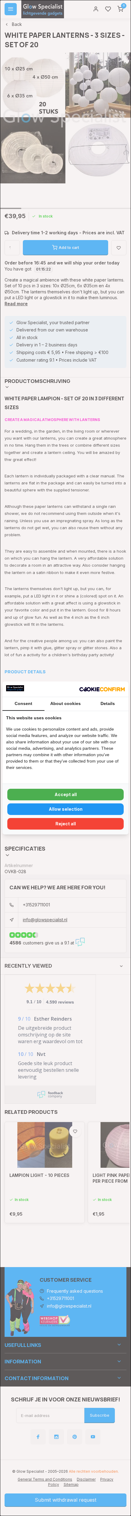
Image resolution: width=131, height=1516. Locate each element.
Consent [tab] (23, 703)
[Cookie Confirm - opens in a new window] (102, 689)
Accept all (66, 794)
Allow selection (66, 809)
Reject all (65, 823)
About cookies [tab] (65, 703)
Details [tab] (108, 703)
